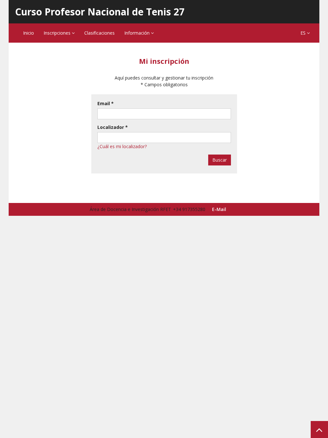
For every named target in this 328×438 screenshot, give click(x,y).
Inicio (28, 33)
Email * (105, 103)
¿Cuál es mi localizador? (122, 146)
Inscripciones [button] (58, 33)
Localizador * (112, 127)
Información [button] (137, 33)
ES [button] (303, 33)
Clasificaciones (99, 33)
